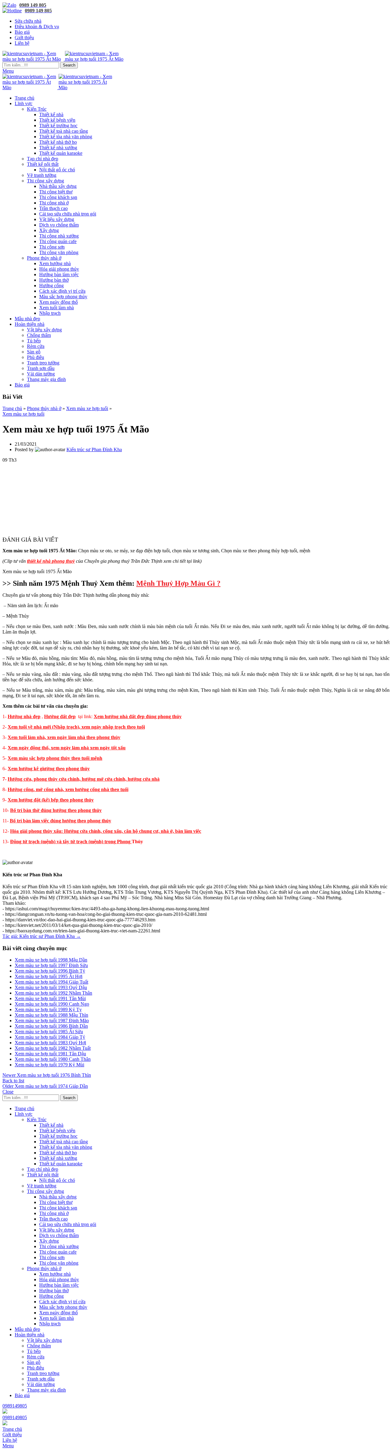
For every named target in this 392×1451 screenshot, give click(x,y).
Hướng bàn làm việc (59, 274)
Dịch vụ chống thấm (59, 224)
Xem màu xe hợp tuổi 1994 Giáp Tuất (51, 981)
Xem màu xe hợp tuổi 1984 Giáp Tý (50, 1037)
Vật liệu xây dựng (56, 219)
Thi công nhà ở (54, 202)
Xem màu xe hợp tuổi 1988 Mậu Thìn (51, 1015)
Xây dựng (49, 230)
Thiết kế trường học (58, 125)
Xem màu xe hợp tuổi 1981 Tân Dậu (50, 1053)
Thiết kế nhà (51, 114)
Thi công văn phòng (58, 252)
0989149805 (14, 1405)
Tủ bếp (34, 340)
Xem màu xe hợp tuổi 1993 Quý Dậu (51, 987)
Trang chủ (12, 408)
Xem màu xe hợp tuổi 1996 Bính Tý (50, 970)
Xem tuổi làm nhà (56, 307)
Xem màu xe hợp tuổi (87, 408)
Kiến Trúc (37, 109)
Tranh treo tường (43, 362)
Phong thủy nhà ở (44, 258)
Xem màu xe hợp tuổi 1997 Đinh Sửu (51, 965)
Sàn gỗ (33, 351)
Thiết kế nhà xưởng (58, 147)
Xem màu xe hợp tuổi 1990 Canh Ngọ (52, 1004)
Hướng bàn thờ (54, 280)
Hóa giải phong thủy (59, 269)
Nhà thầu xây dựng (58, 186)
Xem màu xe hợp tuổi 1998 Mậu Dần (51, 959)
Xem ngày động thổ (58, 302)
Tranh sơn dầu (41, 368)
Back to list (13, 1080)
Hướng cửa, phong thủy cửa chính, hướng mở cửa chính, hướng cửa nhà (84, 779)
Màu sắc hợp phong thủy (63, 296)
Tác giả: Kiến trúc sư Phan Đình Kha (41, 936)
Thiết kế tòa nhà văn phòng (65, 136)
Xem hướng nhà (55, 263)
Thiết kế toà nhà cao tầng (63, 131)
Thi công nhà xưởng (59, 235)
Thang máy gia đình (46, 379)
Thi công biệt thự (56, 191)
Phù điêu (35, 357)
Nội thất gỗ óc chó (57, 169)
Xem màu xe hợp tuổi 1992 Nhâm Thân (53, 993)
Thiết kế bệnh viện (57, 120)
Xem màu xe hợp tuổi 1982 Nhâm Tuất (53, 1048)
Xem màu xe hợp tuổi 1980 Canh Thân (53, 1059)
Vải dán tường (41, 373)
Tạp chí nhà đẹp (42, 158)
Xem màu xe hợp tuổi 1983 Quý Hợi (50, 1042)
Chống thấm (39, 335)
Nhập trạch (50, 313)
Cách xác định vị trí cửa (62, 291)
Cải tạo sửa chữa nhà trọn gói (67, 213)
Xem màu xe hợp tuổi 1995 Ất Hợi (48, 976)
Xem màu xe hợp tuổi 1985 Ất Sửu (49, 1031)
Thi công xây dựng (45, 180)
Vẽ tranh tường (41, 175)
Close (7, 1091)
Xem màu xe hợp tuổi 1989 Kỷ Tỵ (48, 1009)
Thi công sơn (52, 246)
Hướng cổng (51, 285)
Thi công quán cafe (58, 241)
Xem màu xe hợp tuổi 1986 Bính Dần (51, 1026)
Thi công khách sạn (58, 197)
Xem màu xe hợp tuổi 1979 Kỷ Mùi (49, 1064)
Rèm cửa (35, 346)
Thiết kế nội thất (42, 164)
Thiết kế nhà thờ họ (58, 142)
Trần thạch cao (53, 208)
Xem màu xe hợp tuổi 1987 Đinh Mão (52, 1020)
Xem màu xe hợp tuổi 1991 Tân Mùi (50, 998)
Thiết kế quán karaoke (60, 153)
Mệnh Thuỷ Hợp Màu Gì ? (178, 583)
